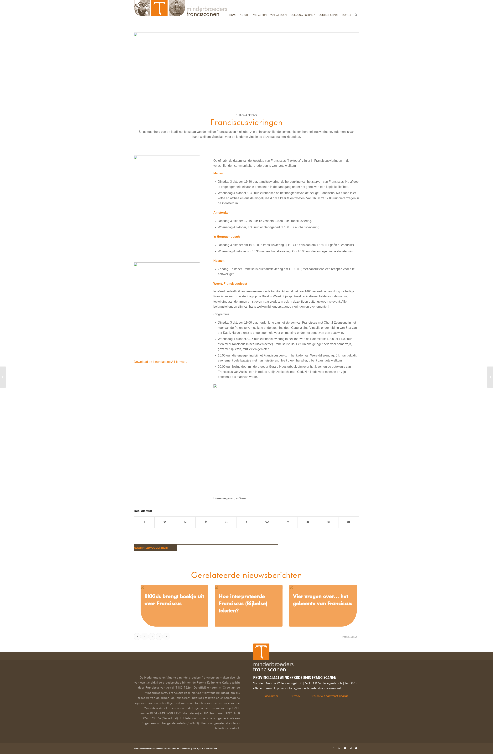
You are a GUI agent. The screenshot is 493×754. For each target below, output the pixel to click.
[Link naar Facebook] (333, 748)
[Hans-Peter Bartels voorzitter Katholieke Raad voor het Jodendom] (490, 377)
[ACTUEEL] (244, 2)
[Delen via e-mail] (308, 522)
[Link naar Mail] (356, 748)
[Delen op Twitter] (165, 522)
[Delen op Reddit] (287, 522)
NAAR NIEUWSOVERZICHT (151, 547)
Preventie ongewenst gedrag (330, 696)
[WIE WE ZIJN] (259, 2)
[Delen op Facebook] (144, 522)
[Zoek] (356, 2)
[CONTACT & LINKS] (328, 2)
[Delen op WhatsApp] (185, 522)
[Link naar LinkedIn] (339, 748)
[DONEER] (346, 2)
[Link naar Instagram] (328, 522)
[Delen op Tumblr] (246, 522)
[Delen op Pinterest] (206, 522)
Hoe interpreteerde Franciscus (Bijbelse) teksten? (243, 603)
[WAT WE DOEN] (278, 2)
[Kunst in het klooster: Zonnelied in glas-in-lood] (3, 377)
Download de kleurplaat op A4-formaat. (160, 361)
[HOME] (232, 2)
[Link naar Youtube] (349, 522)
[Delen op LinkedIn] (226, 522)
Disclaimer (271, 696)
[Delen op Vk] (267, 522)
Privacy (295, 696)
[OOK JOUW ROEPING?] (302, 2)
